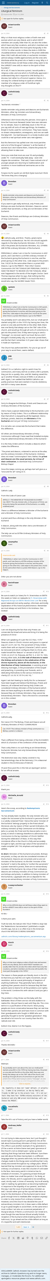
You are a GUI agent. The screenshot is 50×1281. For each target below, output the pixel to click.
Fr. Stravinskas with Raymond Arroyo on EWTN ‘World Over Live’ (24, 599)
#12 (47, 713)
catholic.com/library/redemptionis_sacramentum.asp (23, 936)
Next (25, 1227)
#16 (47, 951)
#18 (47, 1060)
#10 (47, 591)
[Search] (47, 2)
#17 (47, 1041)
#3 (48, 190)
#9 (48, 551)
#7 (48, 399)
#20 (47, 1134)
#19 (47, 1115)
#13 (47, 785)
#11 (47, 626)
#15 (47, 894)
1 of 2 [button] (18, 1227)
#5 (48, 296)
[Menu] (3, 2)
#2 (48, 100)
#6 (48, 365)
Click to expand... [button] (25, 1084)
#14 (47, 804)
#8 (48, 486)
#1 (48, 33)
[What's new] (42, 2)
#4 (48, 234)
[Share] (44, 33)
